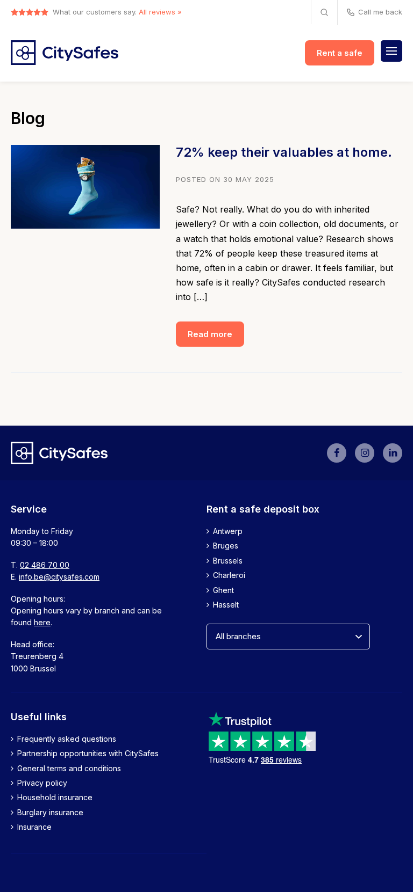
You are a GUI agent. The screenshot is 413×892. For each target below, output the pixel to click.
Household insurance (54, 797)
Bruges (225, 545)
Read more (210, 334)
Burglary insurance (50, 812)
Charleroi (229, 575)
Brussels (228, 560)
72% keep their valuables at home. (284, 152)
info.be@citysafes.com (59, 576)
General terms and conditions (69, 768)
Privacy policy (42, 782)
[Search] (324, 12)
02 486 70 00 (44, 564)
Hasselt (226, 604)
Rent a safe (339, 53)
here (42, 622)
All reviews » (160, 12)
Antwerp (228, 531)
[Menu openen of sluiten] (391, 51)
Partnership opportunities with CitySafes (88, 753)
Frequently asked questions (66, 738)
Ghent (223, 590)
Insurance (34, 826)
